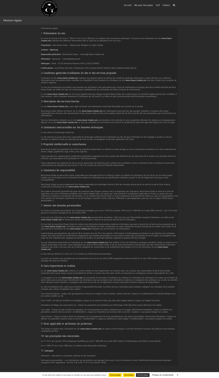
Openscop (54, 49)
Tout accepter (115, 375)
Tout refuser (129, 375)
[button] (174, 5)
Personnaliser (142, 375)
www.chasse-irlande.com (67, 78)
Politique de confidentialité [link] (162, 375)
